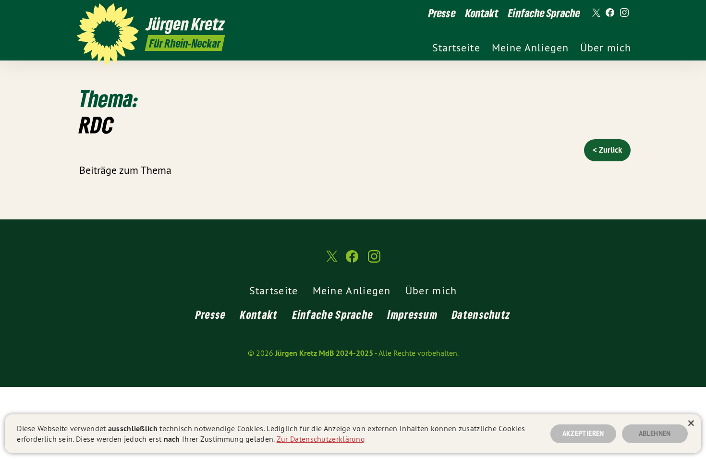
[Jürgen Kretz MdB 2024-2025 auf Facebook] (610, 12)
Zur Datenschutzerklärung (321, 439)
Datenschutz (481, 314)
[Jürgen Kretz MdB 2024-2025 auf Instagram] (624, 12)
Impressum (413, 314)
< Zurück (607, 150)
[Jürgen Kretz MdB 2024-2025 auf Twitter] (595, 12)
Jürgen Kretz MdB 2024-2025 (324, 353)
